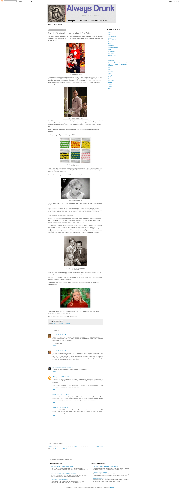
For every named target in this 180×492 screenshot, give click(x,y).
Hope (109, 59)
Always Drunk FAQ (58, 24)
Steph (54, 407)
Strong (110, 82)
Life (109, 67)
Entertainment (111, 55)
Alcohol (110, 32)
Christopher (55, 377)
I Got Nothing (111, 61)
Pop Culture (111, 80)
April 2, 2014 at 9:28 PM (62, 407)
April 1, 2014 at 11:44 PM (60, 351)
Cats (109, 43)
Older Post (99, 446)
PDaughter (67, 323)
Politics (110, 78)
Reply (54, 345)
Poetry (110, 77)
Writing (110, 88)
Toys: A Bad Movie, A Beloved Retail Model (62, 466)
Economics (111, 53)
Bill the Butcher (56, 367)
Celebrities (111, 45)
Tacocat (110, 84)
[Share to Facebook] (60, 321)
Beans (110, 38)
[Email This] (55, 321)
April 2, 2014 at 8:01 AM (65, 377)
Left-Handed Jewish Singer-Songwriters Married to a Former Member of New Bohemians (118, 64)
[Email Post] (52, 321)
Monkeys (110, 71)
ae (53, 335)
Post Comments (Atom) (61, 448)
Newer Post (51, 446)
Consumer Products (113, 47)
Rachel (54, 394)
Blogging (110, 42)
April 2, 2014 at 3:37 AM (67, 367)
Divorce (110, 49)
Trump (110, 86)
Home (49, 24)
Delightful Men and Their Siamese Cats (61, 479)
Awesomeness (112, 36)
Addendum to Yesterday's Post (100, 478)
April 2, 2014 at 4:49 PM (63, 394)
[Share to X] (59, 321)
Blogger (112, 487)
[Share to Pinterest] (62, 321)
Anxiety (110, 34)
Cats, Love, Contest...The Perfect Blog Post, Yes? (63, 473)
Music (109, 73)
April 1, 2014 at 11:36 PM (60, 335)
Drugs (57, 323)
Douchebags (111, 51)
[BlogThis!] (57, 321)
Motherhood (61, 323)
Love (109, 69)
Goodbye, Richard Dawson (100, 472)
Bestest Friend (112, 40)
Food (109, 57)
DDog (53, 323)
